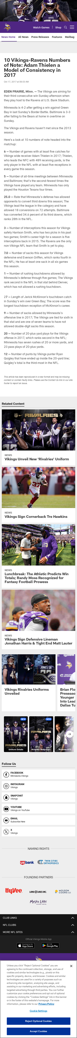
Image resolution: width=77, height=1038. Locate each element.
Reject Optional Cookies (38, 1021)
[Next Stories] (69, 734)
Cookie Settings (38, 1010)
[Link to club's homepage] (7, 26)
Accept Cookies (38, 1031)
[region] (38, 999)
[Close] (71, 966)
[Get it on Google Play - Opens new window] (50, 947)
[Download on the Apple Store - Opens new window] (25, 946)
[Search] (65, 27)
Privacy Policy (46, 1003)
